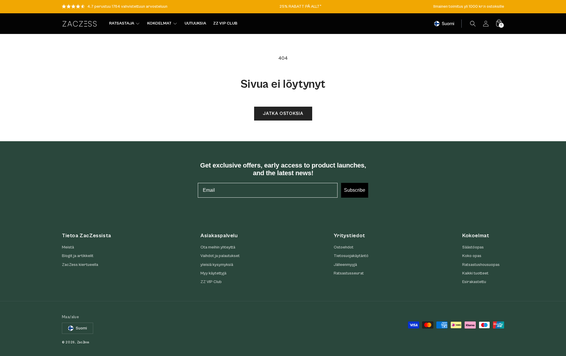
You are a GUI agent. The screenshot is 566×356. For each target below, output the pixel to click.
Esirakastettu (474, 281)
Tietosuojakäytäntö (351, 256)
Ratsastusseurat (349, 273)
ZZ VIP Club (211, 281)
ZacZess (83, 342)
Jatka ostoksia (283, 113)
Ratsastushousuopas (481, 264)
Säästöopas (473, 247)
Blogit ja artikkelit (77, 256)
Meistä (68, 247)
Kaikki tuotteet (475, 273)
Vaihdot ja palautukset (220, 256)
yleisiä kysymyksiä (216, 264)
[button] (472, 23)
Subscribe (354, 190)
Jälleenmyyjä (345, 264)
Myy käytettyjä (213, 273)
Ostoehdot (343, 247)
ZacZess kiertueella (80, 264)
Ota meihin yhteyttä (217, 247)
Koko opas (471, 256)
